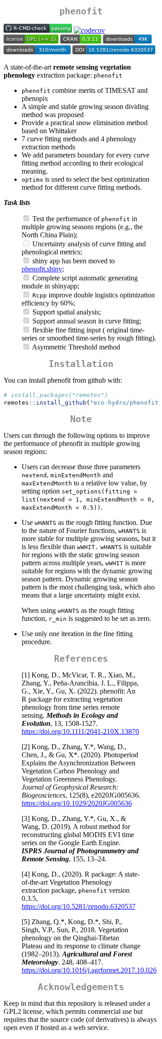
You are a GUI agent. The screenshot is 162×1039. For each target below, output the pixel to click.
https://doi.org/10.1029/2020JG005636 (77, 803)
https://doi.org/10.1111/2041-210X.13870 (80, 731)
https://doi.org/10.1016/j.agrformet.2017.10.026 (89, 970)
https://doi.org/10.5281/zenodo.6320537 (78, 906)
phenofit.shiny (42, 269)
